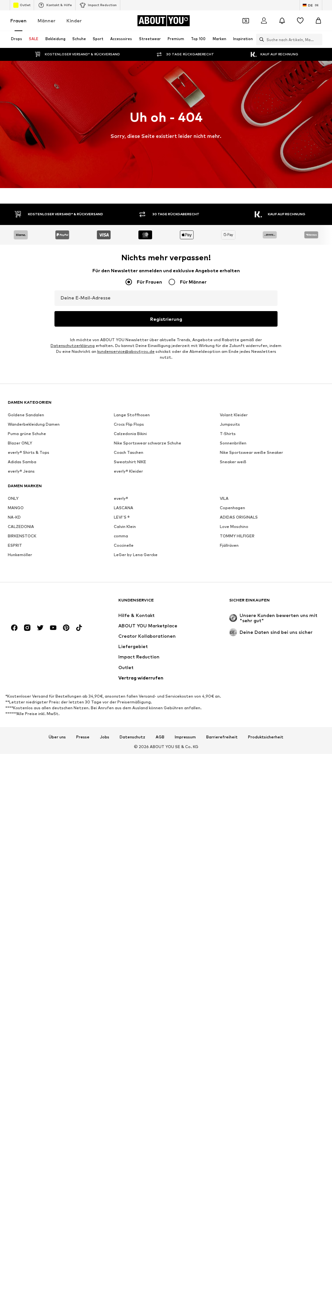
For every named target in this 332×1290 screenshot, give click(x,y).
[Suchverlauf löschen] (317, 39)
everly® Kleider (128, 471)
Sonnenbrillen (233, 443)
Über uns (57, 737)
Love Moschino (234, 526)
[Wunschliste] (300, 21)
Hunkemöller (20, 554)
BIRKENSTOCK (22, 535)
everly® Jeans (21, 471)
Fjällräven (229, 545)
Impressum (185, 737)
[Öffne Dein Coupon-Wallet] (246, 21)
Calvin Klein (125, 526)
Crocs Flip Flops (129, 424)
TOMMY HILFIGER (237, 535)
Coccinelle (124, 545)
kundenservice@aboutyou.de (126, 351)
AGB (160, 737)
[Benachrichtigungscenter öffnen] (282, 20)
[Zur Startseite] (43, 603)
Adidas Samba (22, 461)
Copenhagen (232, 507)
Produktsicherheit (265, 737)
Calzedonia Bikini (130, 433)
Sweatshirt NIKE (130, 461)
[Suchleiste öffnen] (260, 39)
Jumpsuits (230, 424)
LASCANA (123, 507)
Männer (46, 20)
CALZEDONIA (21, 526)
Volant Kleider (234, 414)
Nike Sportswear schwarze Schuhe (147, 443)
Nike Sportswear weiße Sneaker (251, 452)
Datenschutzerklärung (73, 345)
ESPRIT (15, 545)
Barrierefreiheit (222, 737)
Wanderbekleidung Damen (34, 424)
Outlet (25, 5)
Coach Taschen (128, 452)
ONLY (13, 498)
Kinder (74, 20)
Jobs (104, 737)
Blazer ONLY (20, 443)
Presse (82, 737)
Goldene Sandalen (26, 414)
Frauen (18, 20)
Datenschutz (132, 737)
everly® (121, 498)
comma (121, 535)
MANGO (16, 507)
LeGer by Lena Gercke (136, 554)
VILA (224, 498)
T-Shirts (228, 433)
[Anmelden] (264, 21)
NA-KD (14, 517)
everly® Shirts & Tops (28, 452)
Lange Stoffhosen (132, 414)
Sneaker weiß (233, 461)
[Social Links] (14, 628)
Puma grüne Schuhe (27, 433)
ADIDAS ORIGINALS (239, 517)
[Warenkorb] (318, 21)
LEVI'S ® (122, 517)
